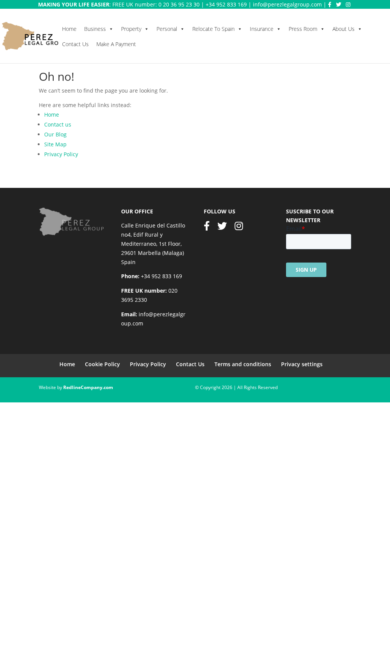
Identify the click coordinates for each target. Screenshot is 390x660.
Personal (167, 28)
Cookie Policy (102, 364)
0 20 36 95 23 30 (179, 4)
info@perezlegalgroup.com (287, 4)
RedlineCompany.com (88, 387)
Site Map (55, 144)
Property (131, 28)
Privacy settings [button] (302, 364)
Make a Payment (116, 44)
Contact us (57, 124)
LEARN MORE (93, 631)
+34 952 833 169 (226, 4)
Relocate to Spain (213, 28)
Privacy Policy (61, 154)
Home (69, 28)
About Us (343, 28)
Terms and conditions (242, 364)
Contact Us (75, 44)
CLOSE (10, 582)
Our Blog (55, 134)
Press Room (303, 28)
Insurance (261, 28)
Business (95, 28)
